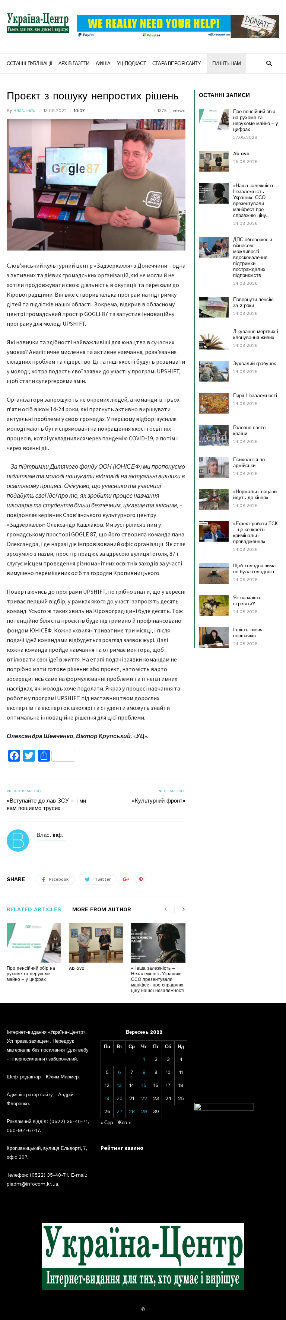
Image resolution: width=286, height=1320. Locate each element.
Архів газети (73, 63)
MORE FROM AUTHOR (101, 910)
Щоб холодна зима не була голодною (254, 568)
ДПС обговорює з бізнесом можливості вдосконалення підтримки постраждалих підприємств (252, 257)
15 (144, 1085)
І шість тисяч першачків (248, 632)
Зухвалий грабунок (254, 363)
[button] (269, 63)
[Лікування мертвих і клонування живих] (214, 339)
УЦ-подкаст (131, 63)
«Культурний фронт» (158, 800)
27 (120, 1111)
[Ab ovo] (96, 943)
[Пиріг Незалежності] (214, 403)
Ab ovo (77, 968)
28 (132, 1111)
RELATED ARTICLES (34, 910)
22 (144, 1098)
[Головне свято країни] (214, 435)
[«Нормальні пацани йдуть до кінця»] (214, 499)
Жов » (124, 1122)
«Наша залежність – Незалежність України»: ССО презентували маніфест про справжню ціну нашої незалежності (157, 979)
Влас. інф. (24, 110)
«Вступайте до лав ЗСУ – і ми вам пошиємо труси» (46, 804)
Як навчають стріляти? (247, 600)
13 (119, 1085)
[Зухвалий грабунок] (214, 371)
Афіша (103, 63)
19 (107, 1098)
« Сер (107, 1122)
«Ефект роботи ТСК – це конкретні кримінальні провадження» (255, 532)
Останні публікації (29, 63)
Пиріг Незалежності (255, 395)
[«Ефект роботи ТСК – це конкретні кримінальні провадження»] (214, 531)
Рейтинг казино (122, 1147)
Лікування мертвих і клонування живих (255, 334)
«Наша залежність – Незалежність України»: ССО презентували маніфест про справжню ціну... (256, 200)
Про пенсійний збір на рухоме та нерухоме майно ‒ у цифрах (31, 974)
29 (144, 1111)
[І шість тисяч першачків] (214, 637)
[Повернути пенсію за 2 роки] (214, 307)
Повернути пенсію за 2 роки (253, 302)
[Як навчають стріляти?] (214, 605)
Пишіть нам (226, 63)
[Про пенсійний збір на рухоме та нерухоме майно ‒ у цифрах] (34, 943)
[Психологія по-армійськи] (214, 467)
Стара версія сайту (176, 63)
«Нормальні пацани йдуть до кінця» (255, 494)
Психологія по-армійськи (250, 462)
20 (120, 1098)
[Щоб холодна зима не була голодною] (214, 573)
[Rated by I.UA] (224, 1109)
